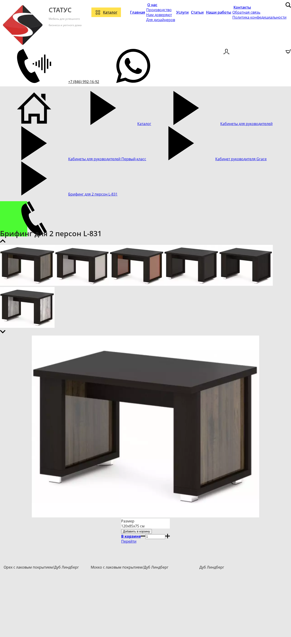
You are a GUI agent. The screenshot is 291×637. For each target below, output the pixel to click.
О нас (152, 4)
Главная (137, 12)
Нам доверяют (159, 14)
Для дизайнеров (160, 19)
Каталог (110, 12)
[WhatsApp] (133, 81)
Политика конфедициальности (259, 17)
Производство (159, 9)
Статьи (197, 12)
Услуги (182, 12)
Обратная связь (246, 12)
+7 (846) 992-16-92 (83, 81)
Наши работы (218, 12)
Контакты (242, 7)
